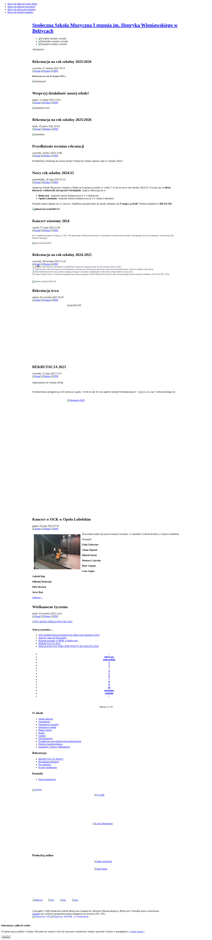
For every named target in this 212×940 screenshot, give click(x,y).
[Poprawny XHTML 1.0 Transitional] (69, 916)
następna (109, 690)
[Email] (36, 71)
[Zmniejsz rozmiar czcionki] (52, 44)
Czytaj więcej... (137, 931)
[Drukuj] (46, 71)
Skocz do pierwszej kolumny (21, 9)
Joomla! (36, 913)
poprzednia (109, 659)
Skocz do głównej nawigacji (21, 6)
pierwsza (109, 656)
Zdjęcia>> (37, 597)
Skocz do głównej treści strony (22, 3)
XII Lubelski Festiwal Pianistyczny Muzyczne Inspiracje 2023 (68, 635)
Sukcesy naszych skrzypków (52, 637)
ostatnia (109, 693)
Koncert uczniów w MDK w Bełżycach (58, 640)
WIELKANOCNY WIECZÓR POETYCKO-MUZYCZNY (68, 646)
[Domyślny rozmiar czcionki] (53, 41)
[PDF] (54, 71)
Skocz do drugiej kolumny (20, 12)
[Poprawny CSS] (41, 916)
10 (109, 687)
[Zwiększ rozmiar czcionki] (52, 38)
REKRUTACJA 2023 (49, 643)
